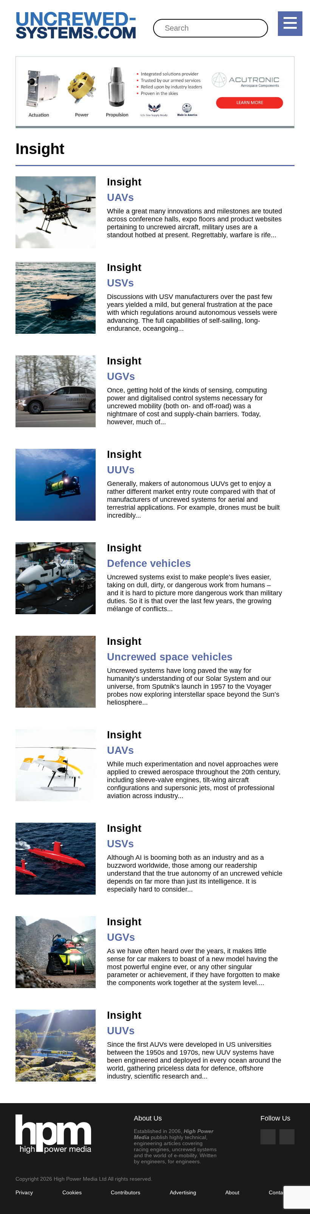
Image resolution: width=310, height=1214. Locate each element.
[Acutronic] (155, 92)
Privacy (24, 1192)
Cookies (72, 1192)
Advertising (183, 1192)
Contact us (281, 1192)
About (232, 1192)
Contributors (125, 1192)
